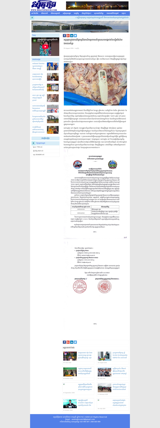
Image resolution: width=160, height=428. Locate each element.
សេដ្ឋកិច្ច (76, 13)
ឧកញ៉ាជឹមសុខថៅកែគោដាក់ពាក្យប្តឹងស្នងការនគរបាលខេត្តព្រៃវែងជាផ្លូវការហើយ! (38, 132)
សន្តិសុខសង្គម (67, 13)
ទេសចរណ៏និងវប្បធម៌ (113, 13)
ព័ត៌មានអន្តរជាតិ (55, 13)
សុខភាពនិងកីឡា (99, 13)
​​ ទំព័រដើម (35, 13)
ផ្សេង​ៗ (124, 13)
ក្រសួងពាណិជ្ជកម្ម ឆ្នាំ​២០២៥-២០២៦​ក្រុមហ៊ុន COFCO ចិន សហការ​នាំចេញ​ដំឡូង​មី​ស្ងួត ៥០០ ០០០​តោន (120, 358)
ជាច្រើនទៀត (45, 138)
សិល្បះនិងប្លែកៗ (86, 13)
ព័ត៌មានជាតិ (44, 13)
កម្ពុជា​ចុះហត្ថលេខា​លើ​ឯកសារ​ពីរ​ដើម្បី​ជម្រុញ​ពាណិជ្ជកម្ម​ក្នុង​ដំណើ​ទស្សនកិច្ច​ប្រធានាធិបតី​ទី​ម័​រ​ (85, 374)
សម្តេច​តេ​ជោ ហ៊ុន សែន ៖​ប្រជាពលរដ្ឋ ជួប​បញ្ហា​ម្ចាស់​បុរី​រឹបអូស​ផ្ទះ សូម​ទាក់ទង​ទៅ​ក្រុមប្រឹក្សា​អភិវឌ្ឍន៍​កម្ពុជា (85, 358)
